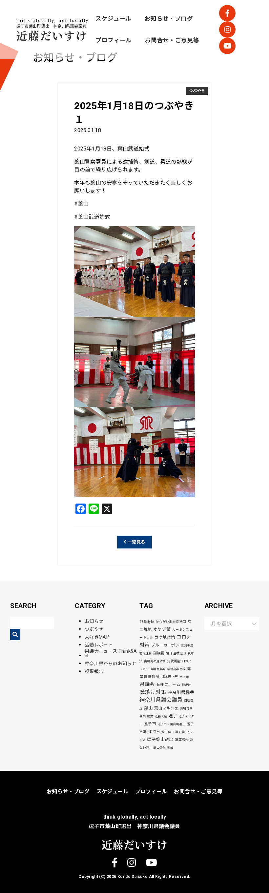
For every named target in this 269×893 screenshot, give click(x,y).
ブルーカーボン (165, 645)
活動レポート (99, 645)
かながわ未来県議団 (170, 622)
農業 (150, 716)
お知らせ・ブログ (169, 18)
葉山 (148, 707)
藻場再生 (186, 708)
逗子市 (150, 724)
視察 (142, 716)
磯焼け (186, 684)
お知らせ (94, 621)
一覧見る (136, 542)
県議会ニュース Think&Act (111, 653)
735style (146, 622)
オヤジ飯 (162, 629)
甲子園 (184, 677)
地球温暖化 (174, 653)
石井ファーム (168, 684)
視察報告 (94, 671)
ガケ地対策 (165, 637)
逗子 (173, 715)
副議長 (158, 653)
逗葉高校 (182, 740)
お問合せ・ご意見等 (172, 40)
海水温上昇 (169, 677)
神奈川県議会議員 (160, 700)
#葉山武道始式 (92, 217)
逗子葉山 (167, 732)
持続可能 (174, 661)
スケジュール (113, 18)
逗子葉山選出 (160, 739)
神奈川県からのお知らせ (110, 663)
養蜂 (170, 747)
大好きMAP (97, 637)
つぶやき (197, 91)
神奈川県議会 (181, 692)
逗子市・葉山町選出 (172, 724)
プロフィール (113, 40)
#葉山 (81, 204)
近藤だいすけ (52, 35)
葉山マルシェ (166, 708)
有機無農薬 (158, 669)
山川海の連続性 (155, 661)
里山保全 (159, 747)
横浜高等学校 (176, 669)
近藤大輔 (161, 716)
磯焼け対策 (152, 692)
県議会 (147, 684)
